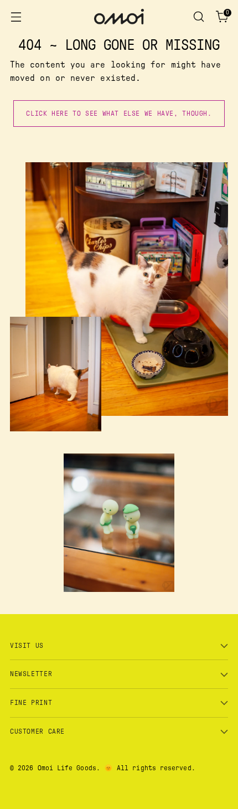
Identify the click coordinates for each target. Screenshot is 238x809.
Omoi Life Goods (67, 768)
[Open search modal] (198, 17)
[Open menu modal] (15, 17)
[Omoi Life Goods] (119, 16)
